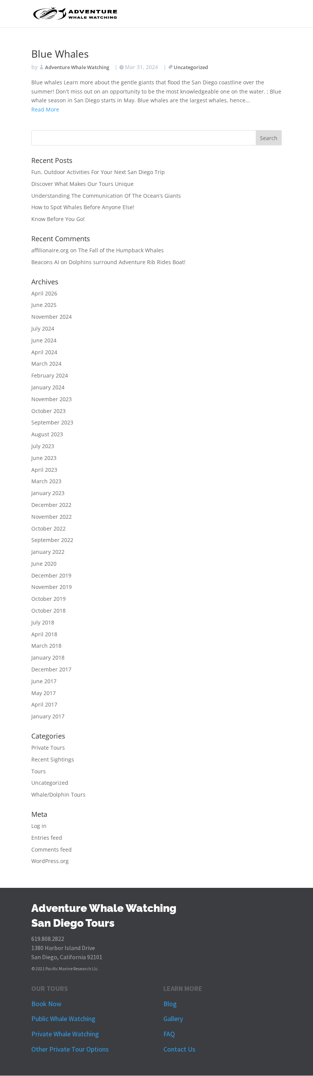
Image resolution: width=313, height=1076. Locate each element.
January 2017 (48, 716)
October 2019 (48, 598)
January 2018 (48, 657)
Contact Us (179, 1049)
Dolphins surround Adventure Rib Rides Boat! (127, 262)
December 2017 (51, 669)
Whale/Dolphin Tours (58, 794)
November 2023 (51, 399)
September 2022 (52, 540)
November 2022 (51, 516)
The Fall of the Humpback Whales (121, 250)
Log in (39, 825)
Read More (45, 109)
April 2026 (44, 293)
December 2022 (51, 504)
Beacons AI (45, 262)
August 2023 (47, 434)
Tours (38, 771)
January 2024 (48, 387)
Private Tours (48, 747)
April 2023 (44, 469)
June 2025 (43, 304)
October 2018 (48, 610)
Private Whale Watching (65, 1033)
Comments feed (51, 849)
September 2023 (52, 422)
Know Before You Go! (58, 219)
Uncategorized (191, 67)
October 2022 (48, 528)
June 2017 (43, 681)
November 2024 (51, 316)
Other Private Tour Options (70, 1049)
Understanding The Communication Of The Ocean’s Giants (106, 195)
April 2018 (44, 634)
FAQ (169, 1033)
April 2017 (44, 704)
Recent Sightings (52, 759)
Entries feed (46, 837)
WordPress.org (50, 861)
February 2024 (49, 375)
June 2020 (43, 563)
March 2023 (46, 481)
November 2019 (51, 586)
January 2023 (48, 493)
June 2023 (43, 457)
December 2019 (51, 575)
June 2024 (43, 340)
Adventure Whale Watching (77, 67)
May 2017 (43, 693)
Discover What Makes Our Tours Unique (82, 183)
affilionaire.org (50, 250)
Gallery (173, 1018)
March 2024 (46, 363)
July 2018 (42, 622)
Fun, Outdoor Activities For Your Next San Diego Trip (98, 172)
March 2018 (46, 645)
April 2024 (44, 352)
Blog (170, 1003)
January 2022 (48, 551)
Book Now (46, 1003)
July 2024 (42, 328)
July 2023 (42, 446)
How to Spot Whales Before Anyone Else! (82, 207)
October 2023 (48, 411)
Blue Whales (60, 54)
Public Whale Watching (63, 1018)
